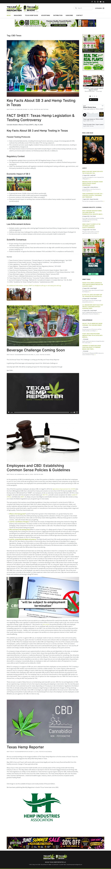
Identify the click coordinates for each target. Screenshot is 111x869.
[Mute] (74, 412)
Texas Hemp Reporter (25, 747)
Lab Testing (44, 109)
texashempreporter (21, 354)
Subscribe (69, 15)
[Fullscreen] (77, 412)
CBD (41, 474)
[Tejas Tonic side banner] (93, 61)
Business (49, 751)
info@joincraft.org (39, 285)
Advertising (45, 15)
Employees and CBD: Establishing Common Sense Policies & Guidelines (38, 467)
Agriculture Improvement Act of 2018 (64, 489)
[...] (89, 178)
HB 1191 (45, 495)
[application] (43, 393)
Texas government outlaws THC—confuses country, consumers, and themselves (92, 195)
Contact (79, 15)
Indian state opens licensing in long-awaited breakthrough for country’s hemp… (92, 284)
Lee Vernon (18, 474)
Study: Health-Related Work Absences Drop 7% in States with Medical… (92, 335)
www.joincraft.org (55, 285)
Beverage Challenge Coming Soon (36, 350)
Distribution (57, 15)
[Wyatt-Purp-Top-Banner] (55, 843)
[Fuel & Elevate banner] (93, 266)
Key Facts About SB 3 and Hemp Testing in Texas (41, 102)
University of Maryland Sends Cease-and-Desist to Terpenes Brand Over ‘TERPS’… (91, 347)
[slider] (41, 412)
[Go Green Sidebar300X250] (93, 43)
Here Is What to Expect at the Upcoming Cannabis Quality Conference (91, 225)
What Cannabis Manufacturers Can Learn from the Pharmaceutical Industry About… (92, 212)
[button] (99, 8)
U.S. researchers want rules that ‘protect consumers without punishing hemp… (92, 306)
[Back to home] (23, 8)
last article (46, 624)
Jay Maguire (19, 109)
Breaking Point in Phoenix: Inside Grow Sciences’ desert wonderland (92, 183)
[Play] (9, 412)
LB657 (22, 497)
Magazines (18, 15)
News (9, 15)
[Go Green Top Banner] (55, 23)
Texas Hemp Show (31, 15)
